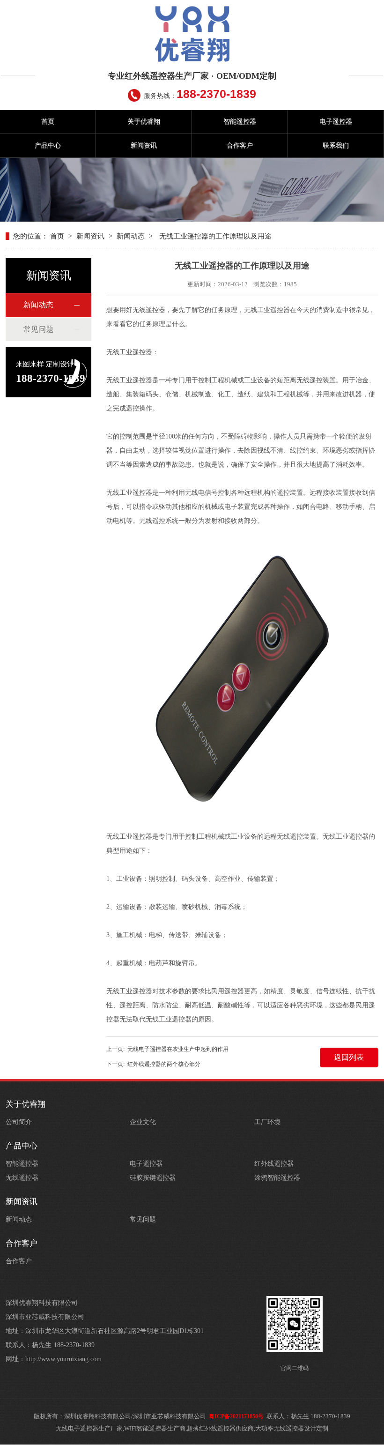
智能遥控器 (239, 121)
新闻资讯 (144, 145)
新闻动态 (131, 236)
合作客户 (240, 145)
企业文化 (143, 1121)
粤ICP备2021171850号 (236, 1416)
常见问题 (38, 329)
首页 (47, 121)
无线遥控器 (22, 1177)
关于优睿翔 (143, 121)
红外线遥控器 (274, 1163)
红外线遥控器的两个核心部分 (163, 1064)
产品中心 (48, 145)
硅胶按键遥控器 (153, 1177)
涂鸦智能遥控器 (277, 1177)
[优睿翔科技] (192, 34)
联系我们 (336, 145)
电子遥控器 (335, 121)
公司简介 (19, 1121)
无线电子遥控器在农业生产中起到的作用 (178, 1049)
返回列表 (349, 1057)
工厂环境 (267, 1121)
